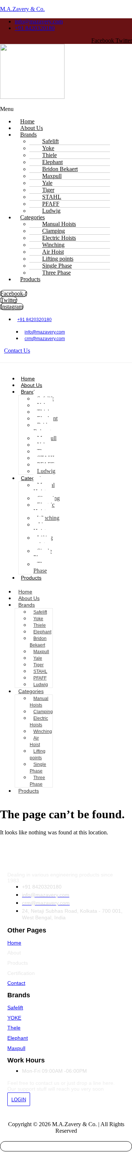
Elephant (42, 631)
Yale (37, 658)
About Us (31, 385)
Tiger (38, 664)
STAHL (40, 671)
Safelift (40, 612)
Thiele (39, 625)
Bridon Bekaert (43, 428)
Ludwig (46, 471)
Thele (14, 1028)
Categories (31, 691)
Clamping (43, 711)
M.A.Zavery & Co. (22, 9)
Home (28, 378)
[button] (66, 109)
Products (30, 279)
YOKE (14, 1018)
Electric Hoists (44, 508)
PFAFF (40, 678)
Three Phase (56, 272)
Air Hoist (39, 527)
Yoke (38, 618)
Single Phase (42, 554)
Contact (16, 983)
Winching (48, 518)
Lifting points (43, 541)
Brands (28, 134)
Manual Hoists (44, 488)
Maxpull (41, 651)
